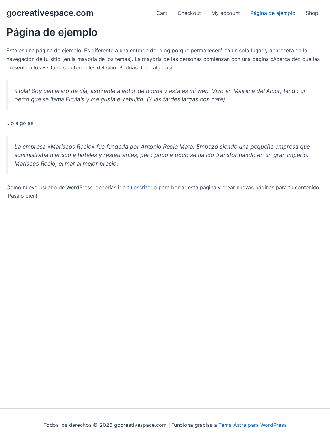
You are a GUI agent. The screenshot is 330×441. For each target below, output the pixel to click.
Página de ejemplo (273, 13)
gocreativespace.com (49, 13)
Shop (312, 13)
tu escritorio (142, 187)
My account (225, 13)
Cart (161, 13)
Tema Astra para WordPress (252, 425)
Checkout (189, 13)
